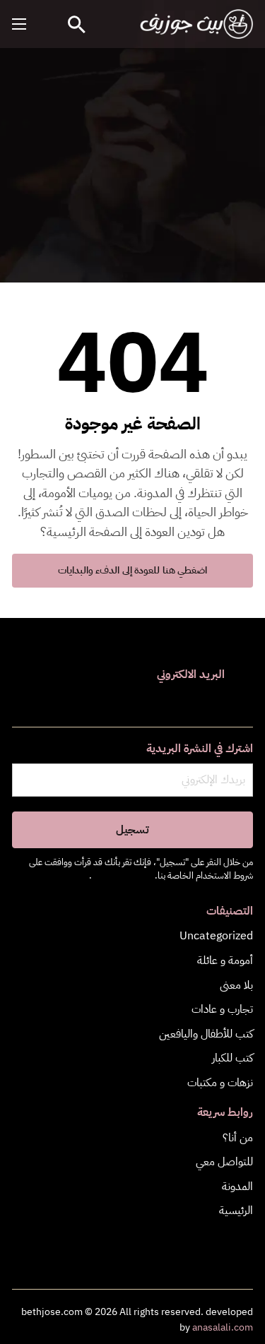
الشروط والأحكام (122, 875)
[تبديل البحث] (77, 24)
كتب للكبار (232, 1057)
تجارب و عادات (222, 1009)
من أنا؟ (238, 1137)
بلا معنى (236, 985)
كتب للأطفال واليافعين (206, 1033)
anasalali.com (222, 1327)
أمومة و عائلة (225, 960)
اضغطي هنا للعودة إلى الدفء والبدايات (133, 570)
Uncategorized (216, 935)
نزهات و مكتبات (220, 1082)
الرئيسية (236, 1210)
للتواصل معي (224, 1161)
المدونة (237, 1186)
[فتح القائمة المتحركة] (19, 24)
